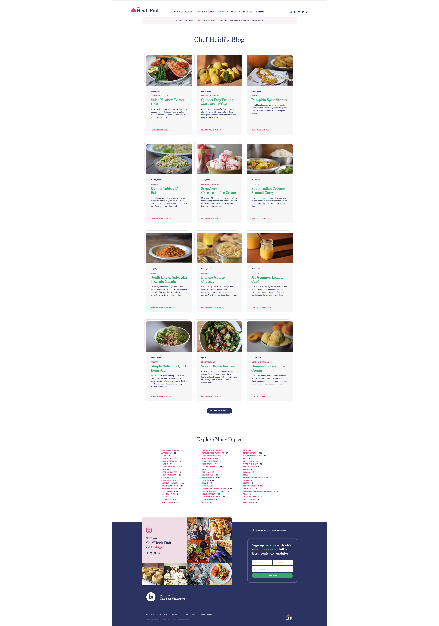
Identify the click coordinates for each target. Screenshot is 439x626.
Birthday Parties (169, 472)
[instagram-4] (175, 574)
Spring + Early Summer (253, 486)
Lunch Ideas (207, 499)
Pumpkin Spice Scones (269, 100)
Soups (246, 480)
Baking (255, 96)
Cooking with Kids (169, 486)
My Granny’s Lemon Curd (267, 279)
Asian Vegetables (169, 461)
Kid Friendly (207, 486)
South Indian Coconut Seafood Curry (268, 190)
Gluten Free (207, 475)
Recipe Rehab (249, 467)
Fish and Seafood (210, 458)
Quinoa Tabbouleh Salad (165, 190)
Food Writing (223, 20)
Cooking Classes (183, 12)
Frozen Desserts (209, 467)
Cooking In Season (159, 96)
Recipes (222, 12)
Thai (245, 494)
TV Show (247, 12)
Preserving (248, 461)
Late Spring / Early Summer (214, 489)
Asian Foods (167, 458)
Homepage (150, 614)
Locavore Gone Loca (211, 497)
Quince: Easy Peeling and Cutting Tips (217, 102)
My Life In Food (208, 362)
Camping (165, 478)
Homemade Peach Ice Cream (268, 368)
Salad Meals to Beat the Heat (169, 102)
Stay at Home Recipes (218, 366)
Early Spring (167, 491)
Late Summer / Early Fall (213, 491)
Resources (256, 20)
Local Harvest (208, 494)
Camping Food (167, 480)
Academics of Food (170, 450)
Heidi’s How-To (208, 478)
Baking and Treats (169, 467)
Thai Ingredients (251, 497)
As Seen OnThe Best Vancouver (172, 596)
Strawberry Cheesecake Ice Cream (218, 190)
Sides (245, 475)
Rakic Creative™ (186, 619)
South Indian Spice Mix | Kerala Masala (169, 279)
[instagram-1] (198, 528)
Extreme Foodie (168, 499)
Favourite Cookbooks (212, 450)
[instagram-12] (198, 551)
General (206, 472)
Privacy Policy (167, 619)
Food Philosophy (210, 461)
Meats (205, 502)
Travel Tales (249, 499)
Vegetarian (248, 502)
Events (164, 497)
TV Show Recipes (209, 20)
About (234, 12)
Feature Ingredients (211, 456)
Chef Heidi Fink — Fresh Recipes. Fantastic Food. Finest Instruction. (146, 9)
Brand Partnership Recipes (239, 20)
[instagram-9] (221, 574)
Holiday (205, 480)
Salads (246, 472)
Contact (260, 12)
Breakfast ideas (168, 475)
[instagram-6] (198, 574)
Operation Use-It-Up (252, 456)
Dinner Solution (169, 489)
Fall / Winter (167, 502)
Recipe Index (189, 20)
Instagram (159, 547)
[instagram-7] (153, 574)
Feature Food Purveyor (213, 453)
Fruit (204, 469)
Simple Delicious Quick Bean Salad (169, 368)
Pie (244, 458)
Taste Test (248, 489)
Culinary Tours (206, 12)
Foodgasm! (207, 464)
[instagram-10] (221, 551)
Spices (246, 483)
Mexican (247, 450)
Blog (198, 20)
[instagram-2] (221, 528)
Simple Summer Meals (253, 478)
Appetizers (166, 453)
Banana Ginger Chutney (213, 279)
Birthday (165, 469)
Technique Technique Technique (258, 491)
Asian (163, 456)
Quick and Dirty (250, 464)
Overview (179, 20)
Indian (205, 483)
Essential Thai (168, 494)
